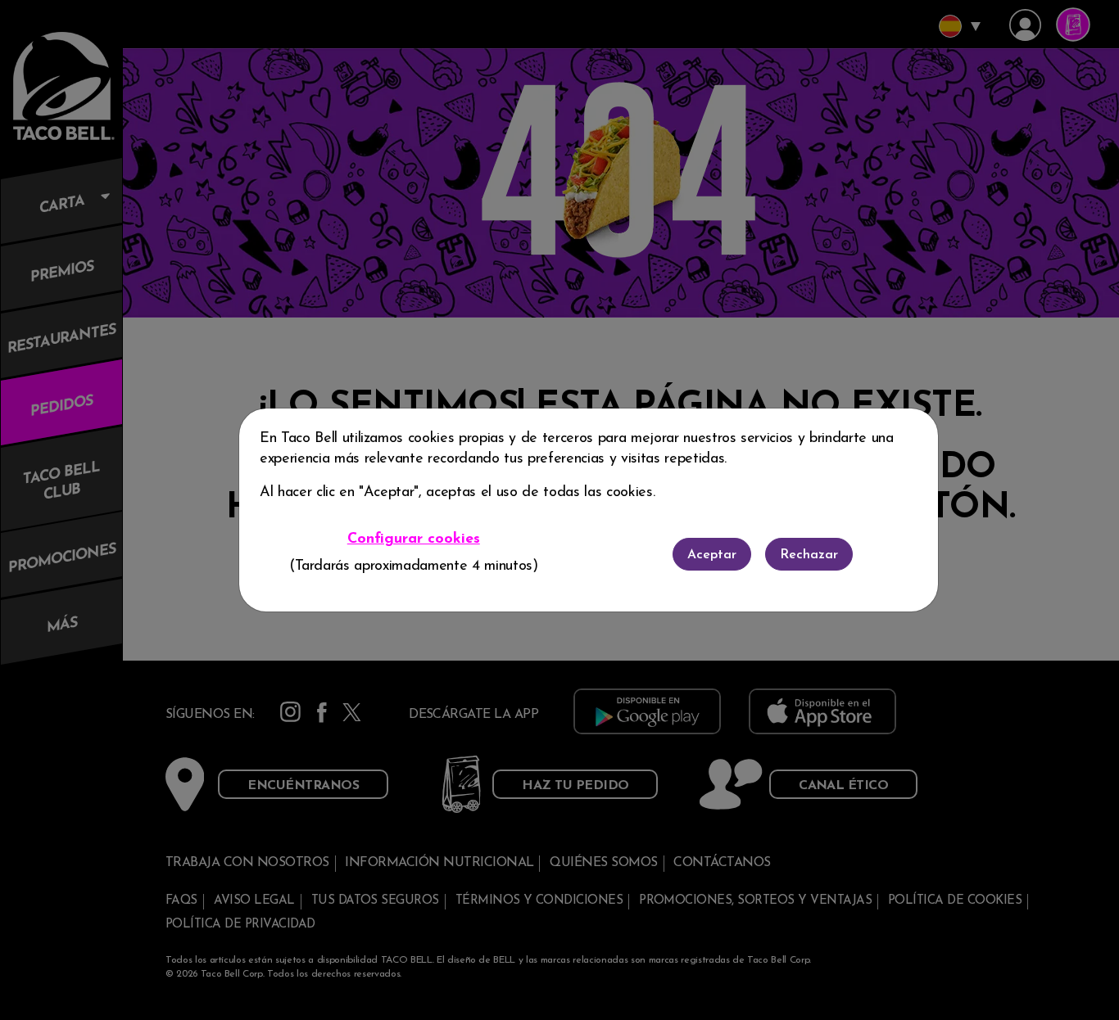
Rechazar (809, 555)
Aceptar (711, 555)
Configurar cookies (413, 539)
